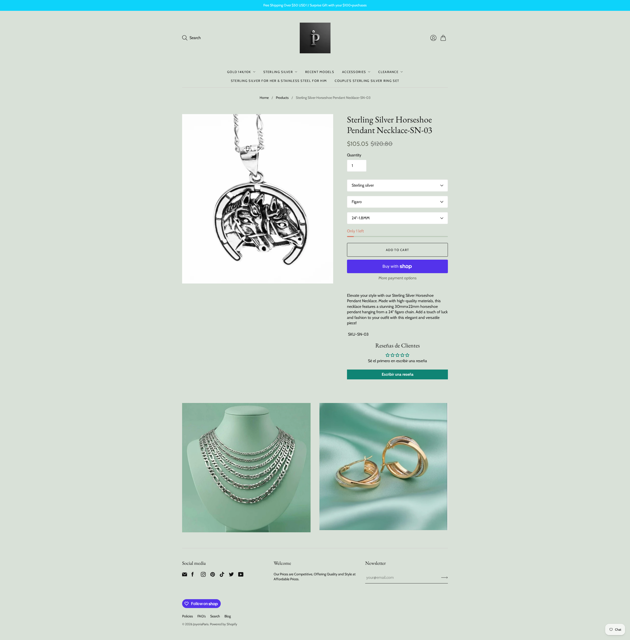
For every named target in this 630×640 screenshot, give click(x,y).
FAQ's (201, 616)
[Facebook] (192, 575)
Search (215, 616)
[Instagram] (203, 575)
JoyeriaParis (200, 624)
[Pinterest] (212, 575)
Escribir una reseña (397, 374)
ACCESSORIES (354, 72)
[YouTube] (240, 575)
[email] (184, 575)
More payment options (397, 278)
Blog (227, 616)
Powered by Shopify (223, 624)
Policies (187, 616)
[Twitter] (231, 575)
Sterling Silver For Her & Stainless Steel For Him (279, 81)
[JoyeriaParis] (315, 38)
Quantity (354, 155)
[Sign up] (444, 577)
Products (282, 97)
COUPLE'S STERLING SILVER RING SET (367, 81)
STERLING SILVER (278, 72)
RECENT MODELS (319, 72)
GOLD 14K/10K (239, 72)
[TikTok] (222, 575)
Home (264, 97)
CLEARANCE (388, 72)
